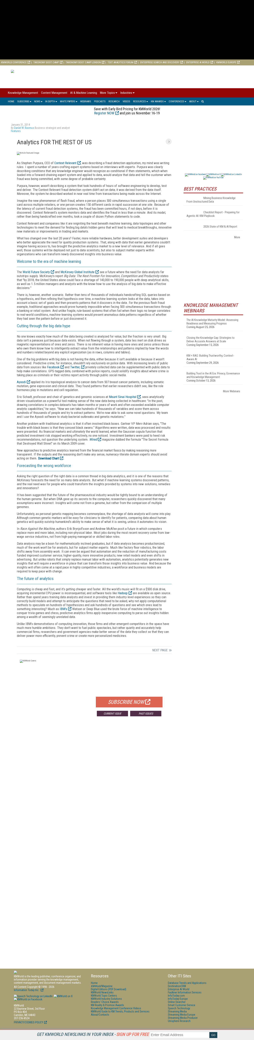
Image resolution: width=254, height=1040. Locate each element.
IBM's (63, 609)
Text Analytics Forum (120, 62)
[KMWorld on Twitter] (63, 996)
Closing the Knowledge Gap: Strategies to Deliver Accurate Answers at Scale (211, 339)
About (192, 101)
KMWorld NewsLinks (102, 992)
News (37, 101)
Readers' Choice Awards (105, 1002)
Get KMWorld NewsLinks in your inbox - (93, 1034)
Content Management (54, 93)
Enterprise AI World (198, 62)
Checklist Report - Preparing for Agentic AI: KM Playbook (213, 214)
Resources (139, 101)
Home (11, 101)
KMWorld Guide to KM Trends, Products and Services (120, 1011)
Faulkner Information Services (184, 992)
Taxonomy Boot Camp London (83, 62)
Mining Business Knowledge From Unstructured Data (211, 199)
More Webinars (231, 391)
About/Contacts (100, 1014)
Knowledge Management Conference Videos (116, 1008)
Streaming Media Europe (181, 1014)
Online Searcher (177, 1002)
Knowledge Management (23, 93)
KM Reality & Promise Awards (107, 1005)
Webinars (85, 101)
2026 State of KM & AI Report (220, 226)
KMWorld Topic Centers (104, 995)
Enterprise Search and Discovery (159, 62)
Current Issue (112, 713)
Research (114, 101)
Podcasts (100, 101)
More (237, 237)
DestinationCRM (177, 986)
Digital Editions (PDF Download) (108, 989)
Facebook (53, 367)
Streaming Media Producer (183, 1017)
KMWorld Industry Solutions (106, 998)
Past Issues (146, 713)
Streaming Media (177, 1011)
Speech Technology (179, 1008)
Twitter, (75, 367)
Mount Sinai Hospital (122, 397)
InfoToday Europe (178, 998)
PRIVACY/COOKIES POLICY (28, 1022)
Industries (126, 93)
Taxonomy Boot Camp (46, 62)
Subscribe (23, 101)
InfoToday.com (176, 995)
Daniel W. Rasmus (24, 127)
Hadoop (123, 593)
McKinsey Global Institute (77, 272)
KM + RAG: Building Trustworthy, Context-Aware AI (210, 357)
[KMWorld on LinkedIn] (33, 996)
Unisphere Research (179, 1021)
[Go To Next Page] (169, 141)
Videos (126, 101)
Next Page (160, 650)
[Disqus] (94, 778)
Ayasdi (21, 382)
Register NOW (104, 113)
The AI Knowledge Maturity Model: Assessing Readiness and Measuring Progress (212, 321)
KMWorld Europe (226, 62)
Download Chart (48, 458)
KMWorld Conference (14, 62)
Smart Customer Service (181, 1005)
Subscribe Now (126, 702)
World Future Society (36, 272)
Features (16, 131)
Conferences (176, 101)
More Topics (107, 93)
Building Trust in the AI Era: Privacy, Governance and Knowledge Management (213, 375)
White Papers (67, 101)
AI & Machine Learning (83, 93)
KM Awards (157, 101)
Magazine (102, 986)
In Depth (50, 101)
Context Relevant (65, 163)
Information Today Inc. (27, 990)
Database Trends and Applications (187, 983)
